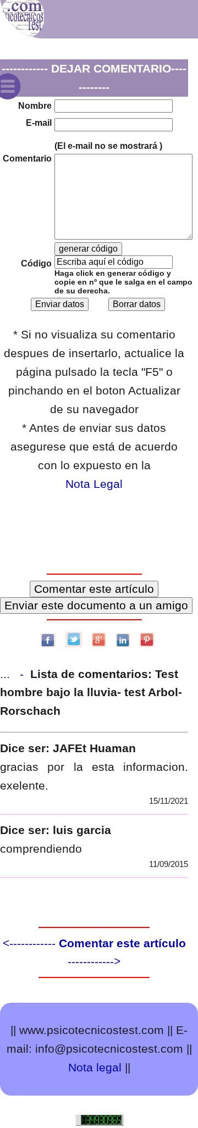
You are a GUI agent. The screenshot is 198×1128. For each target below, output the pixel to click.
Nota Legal (94, 483)
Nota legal (95, 1067)
